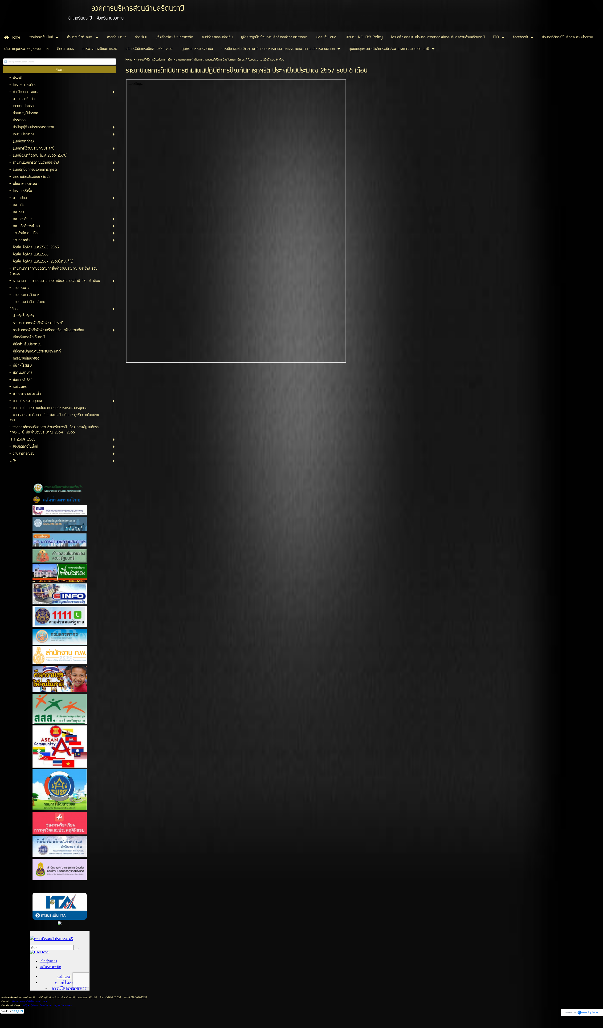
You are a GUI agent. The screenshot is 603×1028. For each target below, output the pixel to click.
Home (129, 59)
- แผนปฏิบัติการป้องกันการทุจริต (154, 59)
